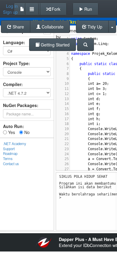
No (26, 132)
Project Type (15, 63)
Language (13, 42)
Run (87, 9)
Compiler (12, 84)
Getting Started (55, 45)
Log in (12, 6)
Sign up (10, 12)
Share (17, 27)
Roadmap (10, 153)
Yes (11, 132)
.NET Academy (14, 143)
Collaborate (52, 27)
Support (9, 148)
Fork (55, 9)
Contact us (11, 163)
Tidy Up (94, 27)
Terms (8, 158)
